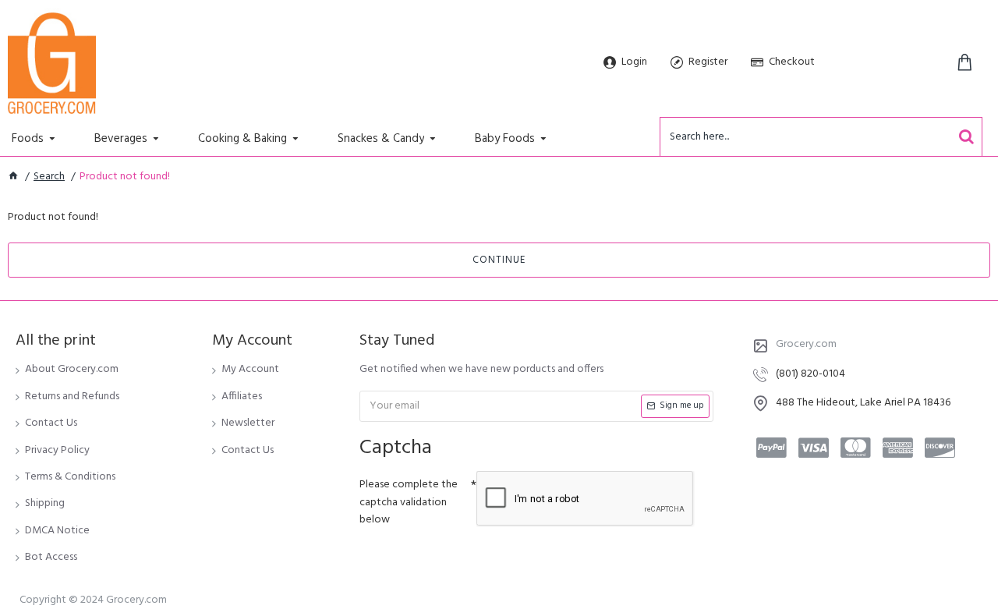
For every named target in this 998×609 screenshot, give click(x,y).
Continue (499, 260)
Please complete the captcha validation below (408, 502)
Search (49, 177)
